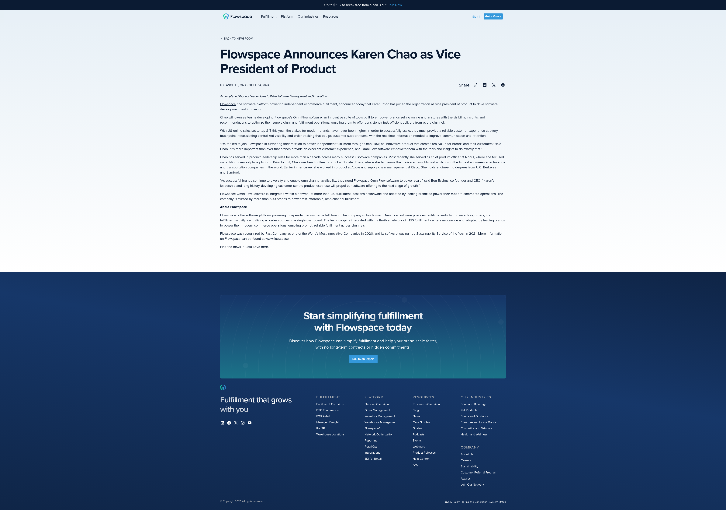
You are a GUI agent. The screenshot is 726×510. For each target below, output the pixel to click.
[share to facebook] (503, 85)
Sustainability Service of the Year (440, 233)
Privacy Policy (452, 502)
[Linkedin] (222, 422)
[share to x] (494, 85)
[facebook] (229, 422)
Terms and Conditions (474, 502)
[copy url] (476, 85)
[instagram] (242, 422)
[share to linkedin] (485, 85)
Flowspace (228, 104)
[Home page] (237, 16)
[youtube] (249, 422)
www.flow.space (277, 238)
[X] (236, 422)
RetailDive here (256, 246)
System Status (497, 502)
